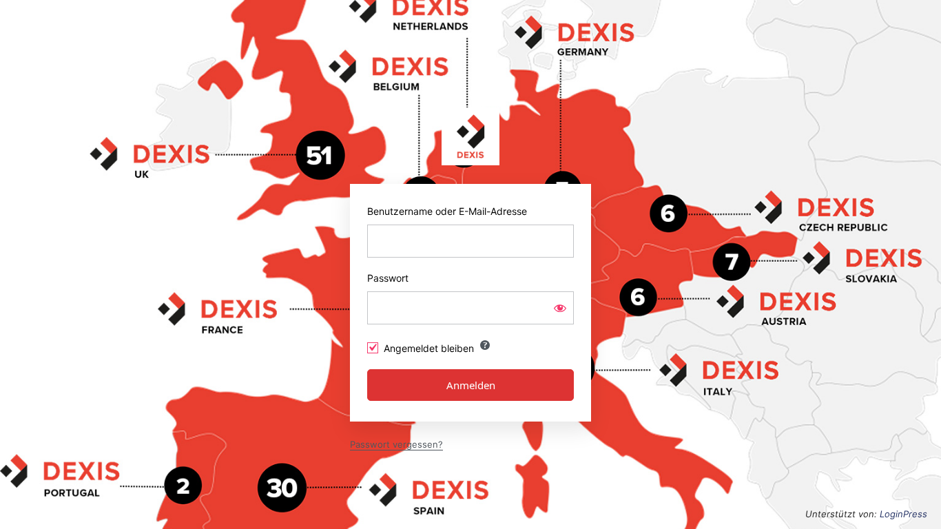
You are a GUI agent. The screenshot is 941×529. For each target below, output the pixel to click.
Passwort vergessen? (396, 444)
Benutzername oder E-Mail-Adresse (447, 211)
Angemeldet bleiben (429, 348)
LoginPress (903, 513)
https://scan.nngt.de (470, 136)
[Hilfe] (485, 345)
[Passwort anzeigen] (560, 307)
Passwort (388, 278)
